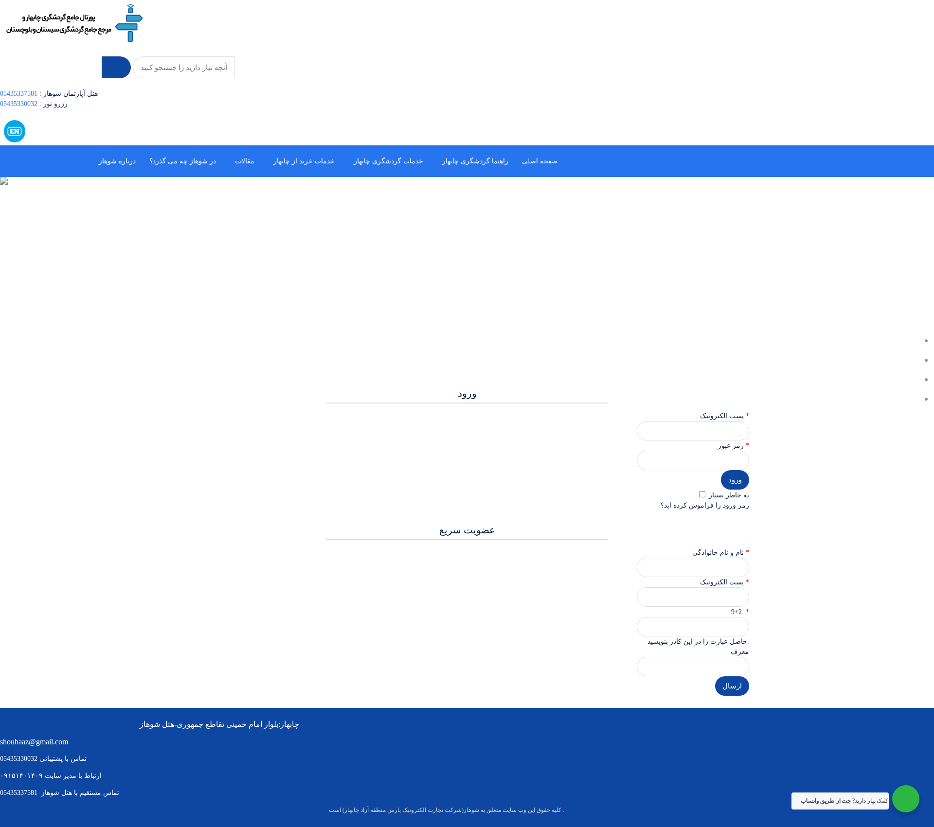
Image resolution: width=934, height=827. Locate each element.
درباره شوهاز (117, 161)
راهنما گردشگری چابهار (475, 161)
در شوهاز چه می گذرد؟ (182, 161)
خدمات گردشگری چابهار (388, 161)
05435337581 (18, 93)
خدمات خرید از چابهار (304, 161)
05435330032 (19, 103)
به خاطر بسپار (728, 495)
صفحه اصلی (539, 161)
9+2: (738, 612)
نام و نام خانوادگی (719, 552)
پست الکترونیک (723, 582)
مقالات (244, 161)
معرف (740, 651)
